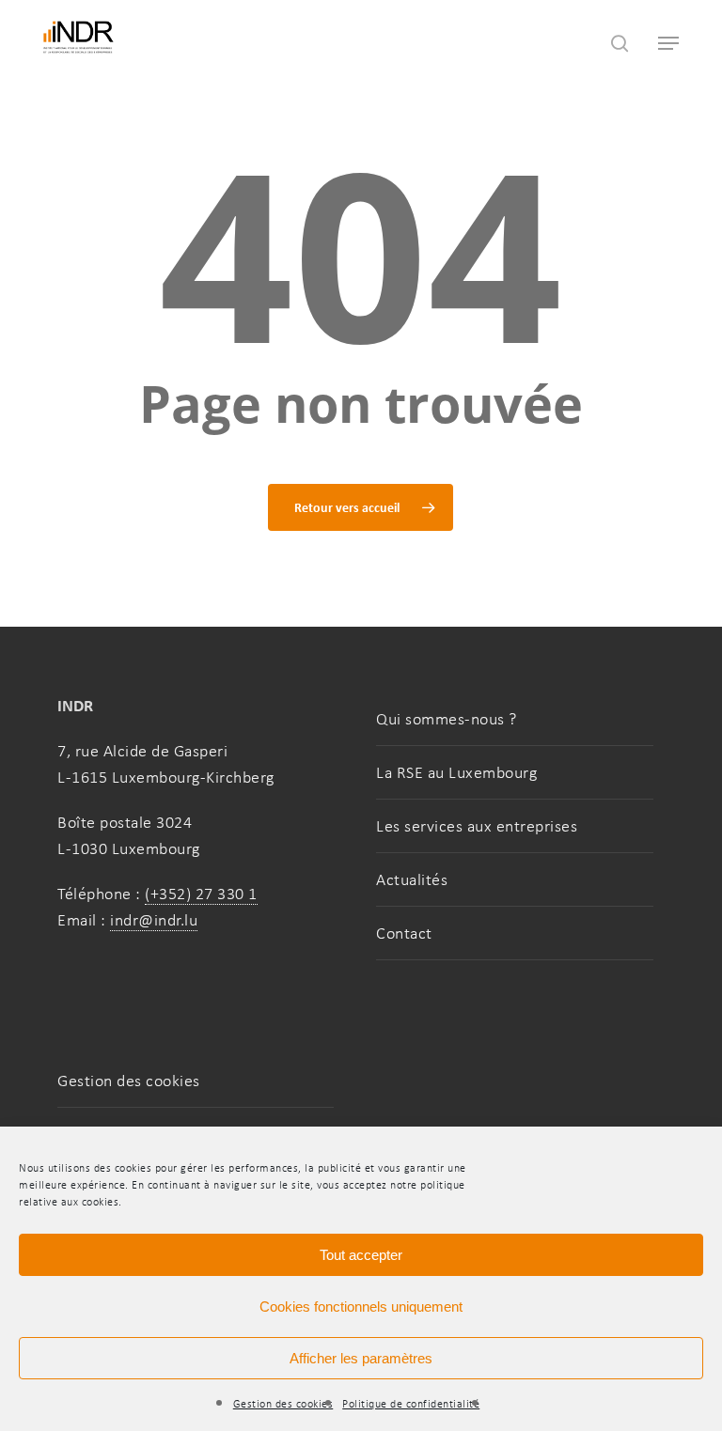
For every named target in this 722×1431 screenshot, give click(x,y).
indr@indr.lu (153, 920)
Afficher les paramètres (361, 1358)
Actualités (411, 879)
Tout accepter (361, 1255)
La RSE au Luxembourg (456, 772)
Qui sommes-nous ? (446, 718)
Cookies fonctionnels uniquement (361, 1306)
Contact (404, 933)
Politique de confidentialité (410, 1403)
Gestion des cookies (283, 1403)
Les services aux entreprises (476, 826)
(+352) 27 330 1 (201, 893)
